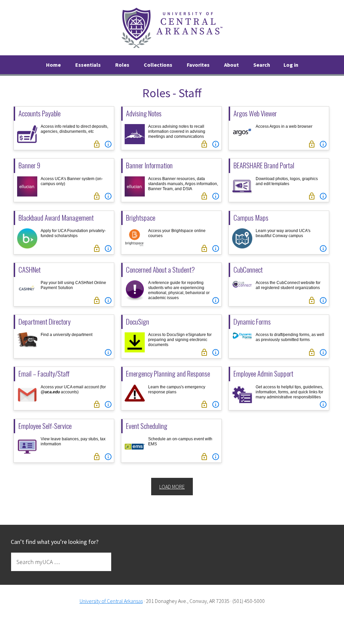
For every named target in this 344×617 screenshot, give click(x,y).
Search (261, 64)
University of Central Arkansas (111, 601)
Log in (291, 64)
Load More (172, 486)
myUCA (172, 28)
